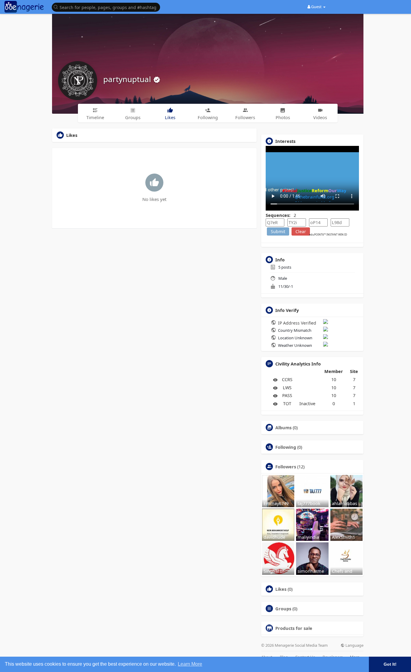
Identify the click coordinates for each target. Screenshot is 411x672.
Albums (283, 427)
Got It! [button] (390, 664)
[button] (107, 7)
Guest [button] (316, 6)
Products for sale (293, 628)
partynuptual (128, 79)
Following (285, 447)
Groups (283, 608)
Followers (285, 466)
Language (354, 645)
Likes (280, 589)
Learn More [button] (190, 664)
